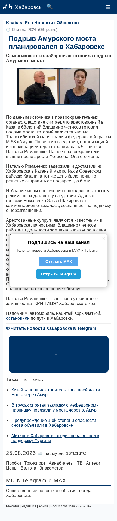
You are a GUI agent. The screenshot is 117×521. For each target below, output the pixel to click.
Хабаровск (28, 7)
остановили (18, 318)
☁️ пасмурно (62, 453)
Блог (53, 506)
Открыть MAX (58, 261)
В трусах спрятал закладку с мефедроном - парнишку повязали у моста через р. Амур (54, 407)
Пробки (13, 463)
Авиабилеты (61, 463)
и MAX (57, 480)
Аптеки (93, 463)
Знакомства (51, 468)
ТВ (80, 463)
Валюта (28, 468)
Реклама (12, 506)
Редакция (28, 506)
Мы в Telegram (26, 480)
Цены (11, 468)
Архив (43, 506)
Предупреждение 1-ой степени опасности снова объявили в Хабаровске (53, 423)
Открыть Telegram (58, 274)
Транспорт (34, 463)
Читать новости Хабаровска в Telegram (53, 328)
